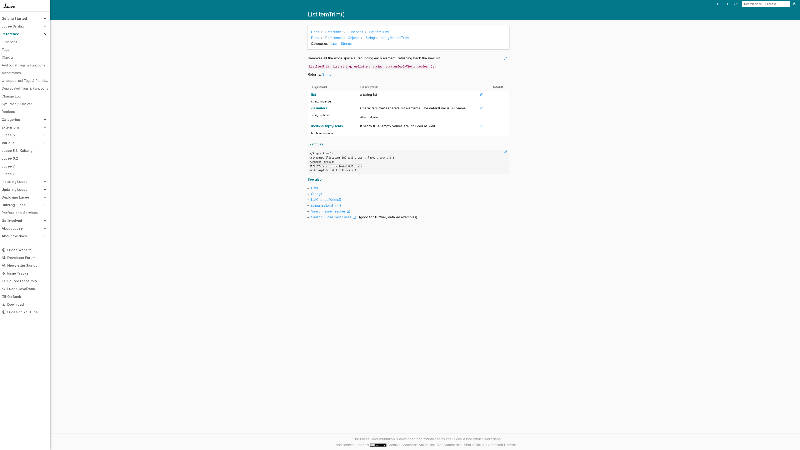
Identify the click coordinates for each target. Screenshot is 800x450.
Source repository (19, 281)
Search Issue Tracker (331, 211)
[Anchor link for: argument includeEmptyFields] (345, 126)
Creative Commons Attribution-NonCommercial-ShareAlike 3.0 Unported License (452, 445)
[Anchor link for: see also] (323, 179)
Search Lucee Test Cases (333, 217)
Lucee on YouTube (20, 312)
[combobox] (766, 4)
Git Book (11, 296)
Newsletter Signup (20, 265)
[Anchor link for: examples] (324, 144)
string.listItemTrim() (326, 205)
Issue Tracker (16, 273)
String (326, 74)
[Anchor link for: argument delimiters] (329, 108)
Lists (334, 43)
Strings (346, 43)
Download (13, 304)
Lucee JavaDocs (18, 288)
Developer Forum (18, 257)
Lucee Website (17, 250)
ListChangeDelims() (326, 200)
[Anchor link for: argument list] (318, 94)
